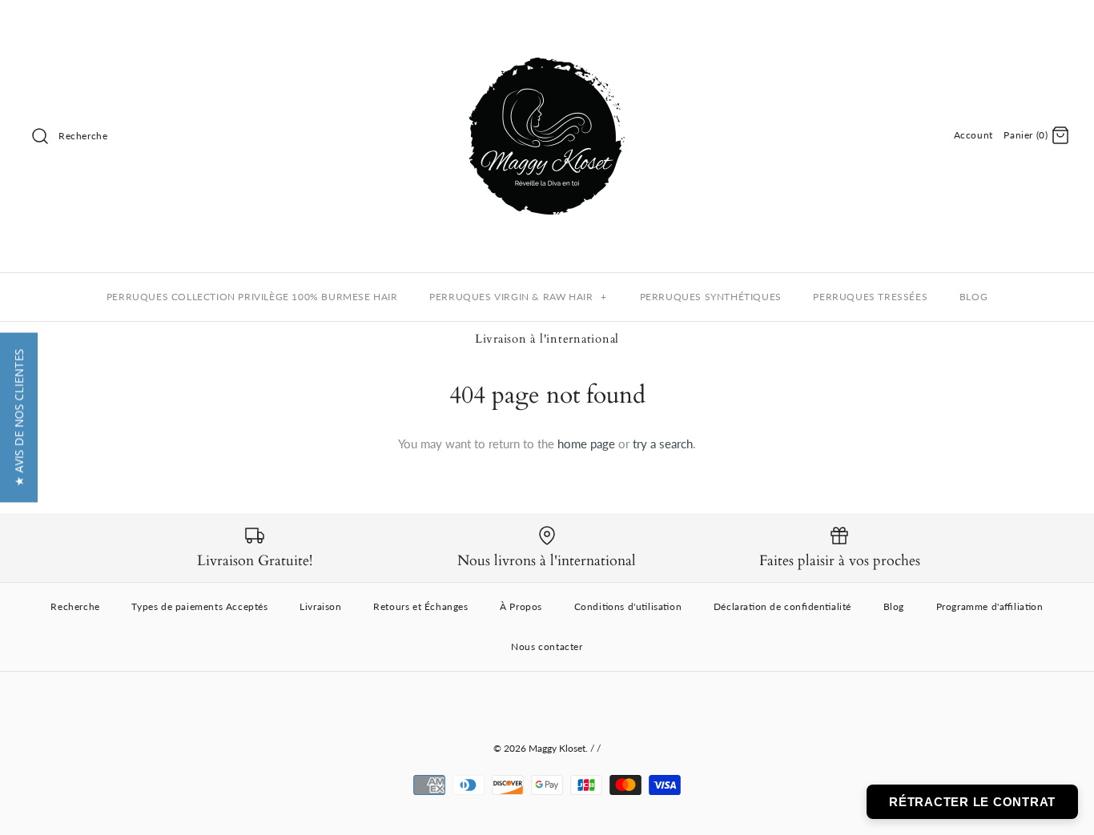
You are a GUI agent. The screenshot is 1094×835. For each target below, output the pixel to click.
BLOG (973, 297)
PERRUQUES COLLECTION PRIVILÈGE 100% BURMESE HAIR (252, 297)
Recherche (74, 606)
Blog (893, 606)
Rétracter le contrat (972, 802)
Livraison (320, 606)
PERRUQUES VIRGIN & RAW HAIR (518, 297)
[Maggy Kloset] (547, 25)
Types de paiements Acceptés (199, 606)
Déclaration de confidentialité (782, 606)
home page (586, 443)
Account (973, 135)
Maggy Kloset (557, 748)
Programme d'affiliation (990, 606)
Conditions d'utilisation (628, 606)
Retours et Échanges (420, 606)
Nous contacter (546, 646)
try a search (663, 443)
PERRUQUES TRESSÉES (870, 297)
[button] (19, 418)
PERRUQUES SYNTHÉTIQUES (711, 297)
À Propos (521, 606)
